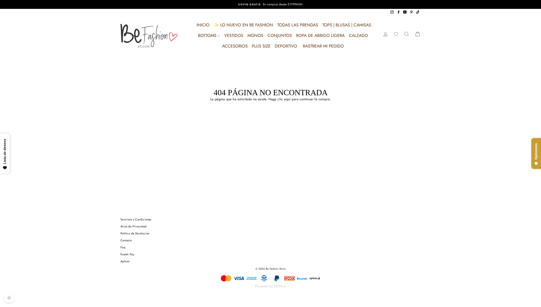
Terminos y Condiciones (135, 219)
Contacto (126, 240)
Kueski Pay (127, 254)
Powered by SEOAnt (270, 286)
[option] (270, 4)
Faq (122, 247)
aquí (287, 99)
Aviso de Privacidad (133, 226)
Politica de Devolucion (135, 233)
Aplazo (124, 261)
